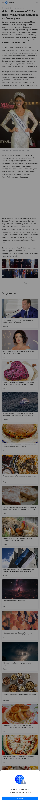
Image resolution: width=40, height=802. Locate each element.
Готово (20, 798)
